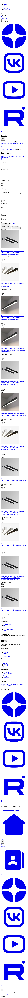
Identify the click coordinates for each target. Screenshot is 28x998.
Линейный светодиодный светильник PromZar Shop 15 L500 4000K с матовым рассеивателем (13, 350)
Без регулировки (5, 192)
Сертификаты (6, 9)
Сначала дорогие (14, 226)
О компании (6, 1)
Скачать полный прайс (6, 161)
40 (1, 196)
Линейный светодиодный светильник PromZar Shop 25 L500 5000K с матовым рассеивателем (13, 480)
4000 (2, 185)
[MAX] (14, 134)
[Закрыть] (5, 162)
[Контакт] (2, 990)
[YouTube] (14, 89)
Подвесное (3, 215)
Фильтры (3, 229)
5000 (2, 188)
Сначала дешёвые (5, 226)
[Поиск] (15, 142)
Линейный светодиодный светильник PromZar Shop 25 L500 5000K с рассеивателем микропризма (12, 447)
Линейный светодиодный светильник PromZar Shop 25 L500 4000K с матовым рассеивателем (13, 545)
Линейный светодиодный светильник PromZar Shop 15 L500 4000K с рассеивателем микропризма (12, 317)
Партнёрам (6, 665)
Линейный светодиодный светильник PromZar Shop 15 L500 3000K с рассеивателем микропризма (12, 382)
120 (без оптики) (5, 219)
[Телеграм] (14, 132)
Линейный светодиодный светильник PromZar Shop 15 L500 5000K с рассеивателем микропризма (12, 252)
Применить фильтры (5, 223)
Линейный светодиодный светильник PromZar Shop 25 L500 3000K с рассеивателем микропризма (12, 578)
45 (1, 222)
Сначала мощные (16, 228)
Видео (5, 5)
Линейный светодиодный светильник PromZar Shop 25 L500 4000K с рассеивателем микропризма (12, 513)
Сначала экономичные (6, 228)
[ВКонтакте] (14, 62)
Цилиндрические (16, 156)
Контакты (5, 10)
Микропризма (4, 203)
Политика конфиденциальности (11, 808)
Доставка (5, 675)
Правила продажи (7, 677)
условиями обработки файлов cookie (9, 994)
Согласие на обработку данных (11, 810)
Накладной (3, 210)
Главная (2, 149)
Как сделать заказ (7, 672)
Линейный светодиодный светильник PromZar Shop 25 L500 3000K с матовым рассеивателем (13, 610)
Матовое (3, 200)
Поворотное (4, 212)
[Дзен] (14, 35)
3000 (2, 183)
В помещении (12, 149)
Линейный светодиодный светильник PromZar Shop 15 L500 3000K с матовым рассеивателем (13, 415)
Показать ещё (4, 621)
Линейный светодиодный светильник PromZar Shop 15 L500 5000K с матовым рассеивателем (13, 285)
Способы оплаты (7, 673)
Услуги (5, 7)
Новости (5, 3)
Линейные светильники (6, 156)
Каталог (3, 139)
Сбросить (13, 223)
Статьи (5, 4)
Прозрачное (3, 206)
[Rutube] (14, 117)
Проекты (5, 8)
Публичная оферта (8, 678)
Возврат (5, 676)
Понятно (3, 996)
